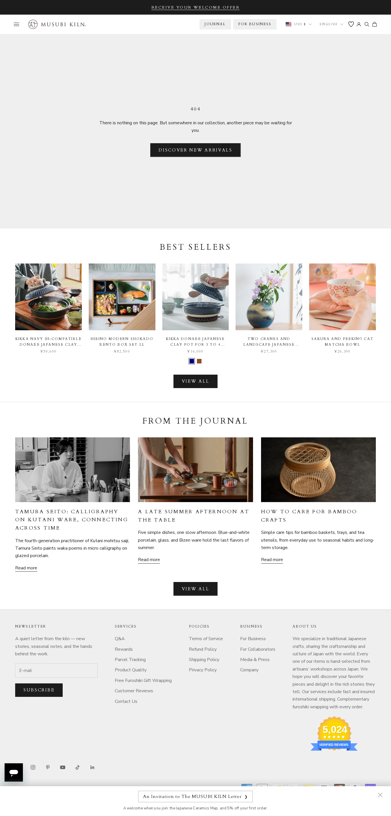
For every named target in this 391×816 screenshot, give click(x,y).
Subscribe (38, 690)
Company (249, 670)
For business (255, 24)
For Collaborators (257, 649)
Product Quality (131, 670)
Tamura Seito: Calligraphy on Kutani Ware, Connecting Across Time (71, 520)
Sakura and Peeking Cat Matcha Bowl (342, 342)
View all (196, 381)
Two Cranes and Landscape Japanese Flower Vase (269, 342)
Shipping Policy (204, 659)
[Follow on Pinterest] (48, 767)
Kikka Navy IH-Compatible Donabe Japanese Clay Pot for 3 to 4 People (48, 342)
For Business (253, 639)
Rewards (124, 649)
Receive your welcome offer (195, 7)
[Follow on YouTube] (63, 767)
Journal (215, 24)
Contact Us (126, 701)
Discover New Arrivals (195, 150)
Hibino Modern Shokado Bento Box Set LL (122, 342)
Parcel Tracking (130, 659)
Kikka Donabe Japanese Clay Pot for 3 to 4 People (195, 342)
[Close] (380, 795)
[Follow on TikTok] (77, 767)
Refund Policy (203, 649)
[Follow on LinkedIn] (92, 767)
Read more (26, 568)
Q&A (120, 639)
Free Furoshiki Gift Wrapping (143, 680)
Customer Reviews (134, 691)
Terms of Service (206, 639)
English (328, 24)
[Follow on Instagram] (33, 767)
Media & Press (255, 659)
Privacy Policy (203, 670)
